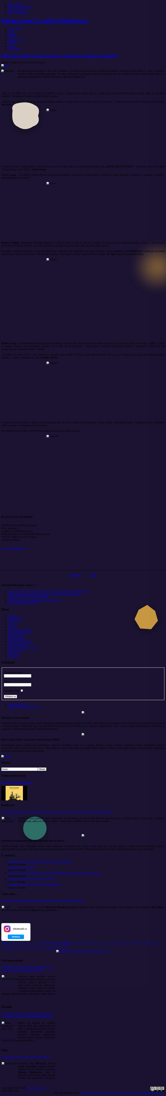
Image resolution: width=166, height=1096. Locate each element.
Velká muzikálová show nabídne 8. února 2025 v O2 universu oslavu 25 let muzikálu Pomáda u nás (27, 1015)
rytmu (140, 943)
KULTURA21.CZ (36, 1087)
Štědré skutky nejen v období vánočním (28, 597)
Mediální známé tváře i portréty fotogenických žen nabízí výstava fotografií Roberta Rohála (27, 968)
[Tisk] (4, 65)
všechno (21, 943)
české (146, 943)
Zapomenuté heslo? (18, 704)
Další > (94, 575)
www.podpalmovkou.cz (13, 548)
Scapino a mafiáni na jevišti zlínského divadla (31, 879)
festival (55, 943)
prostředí (86, 943)
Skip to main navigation (20, 6)
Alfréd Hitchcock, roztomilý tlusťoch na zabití (25, 1057)
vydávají (127, 943)
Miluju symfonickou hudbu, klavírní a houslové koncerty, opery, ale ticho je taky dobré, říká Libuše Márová (57, 811)
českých (39, 943)
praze (91, 943)
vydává (27, 943)
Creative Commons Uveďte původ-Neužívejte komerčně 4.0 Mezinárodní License (122, 1092)
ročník (109, 943)
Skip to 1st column (17, 9)
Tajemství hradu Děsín (16, 782)
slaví (2, 948)
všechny (65, 948)
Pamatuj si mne (11, 690)
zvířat (44, 948)
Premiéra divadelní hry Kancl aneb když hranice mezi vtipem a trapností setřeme (43, 900)
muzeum (16, 948)
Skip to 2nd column (18, 12)
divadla (46, 943)
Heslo (7, 681)
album (97, 943)
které (39, 948)
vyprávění (115, 943)
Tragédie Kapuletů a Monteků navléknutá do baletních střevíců (40, 861)
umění (103, 943)
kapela (50, 948)
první (121, 943)
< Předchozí (74, 575)
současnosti (13, 943)
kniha (58, 947)
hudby (134, 943)
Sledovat (16, 937)
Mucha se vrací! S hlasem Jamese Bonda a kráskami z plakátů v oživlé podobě (48, 591)
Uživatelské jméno (13, 672)
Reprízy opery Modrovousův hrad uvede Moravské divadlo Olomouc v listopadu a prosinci (54, 873)
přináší (23, 948)
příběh (65, 943)
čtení (158, 943)
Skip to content (15, 4)
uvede (29, 948)
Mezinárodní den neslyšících (22, 603)
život (34, 948)
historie (153, 943)
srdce (32, 943)
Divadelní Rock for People (21, 867)
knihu (74, 943)
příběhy (5, 943)
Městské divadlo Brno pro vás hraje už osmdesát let (34, 884)
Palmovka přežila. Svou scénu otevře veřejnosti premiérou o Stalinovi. (59, 56)
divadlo (8, 948)
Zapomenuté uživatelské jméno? (24, 707)
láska (79, 943)
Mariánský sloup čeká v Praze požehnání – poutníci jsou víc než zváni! (44, 594)
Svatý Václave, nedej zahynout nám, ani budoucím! (34, 600)
